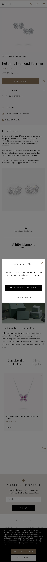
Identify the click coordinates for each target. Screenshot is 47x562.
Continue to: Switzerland (23, 297)
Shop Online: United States (23, 288)
